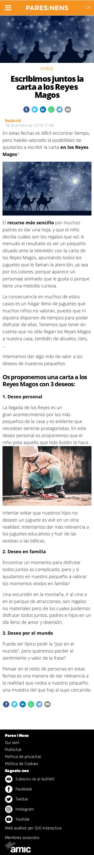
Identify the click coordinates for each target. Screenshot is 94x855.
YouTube (22, 819)
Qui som (12, 742)
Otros (46, 69)
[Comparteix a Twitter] (35, 109)
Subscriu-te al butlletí (34, 779)
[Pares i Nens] (47, 6)
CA (87, 7)
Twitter (21, 799)
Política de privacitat (23, 756)
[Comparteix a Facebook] (26, 109)
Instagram (24, 809)
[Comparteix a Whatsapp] (51, 109)
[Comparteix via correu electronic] (68, 109)
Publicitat (13, 749)
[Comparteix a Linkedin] (43, 109)
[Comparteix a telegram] (59, 109)
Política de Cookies (21, 763)
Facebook (23, 789)
